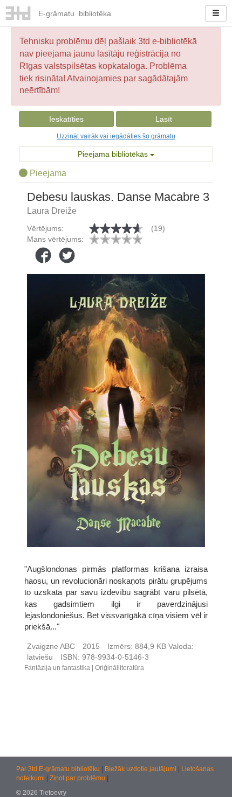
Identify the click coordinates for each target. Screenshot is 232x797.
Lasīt (163, 119)
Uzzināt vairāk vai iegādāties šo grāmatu (116, 136)
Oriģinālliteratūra (119, 668)
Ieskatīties (66, 119)
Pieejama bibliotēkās (114, 154)
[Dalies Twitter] (67, 255)
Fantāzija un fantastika (57, 668)
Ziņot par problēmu (77, 778)
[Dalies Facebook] (43, 255)
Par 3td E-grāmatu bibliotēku (58, 769)
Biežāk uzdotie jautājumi (141, 769)
